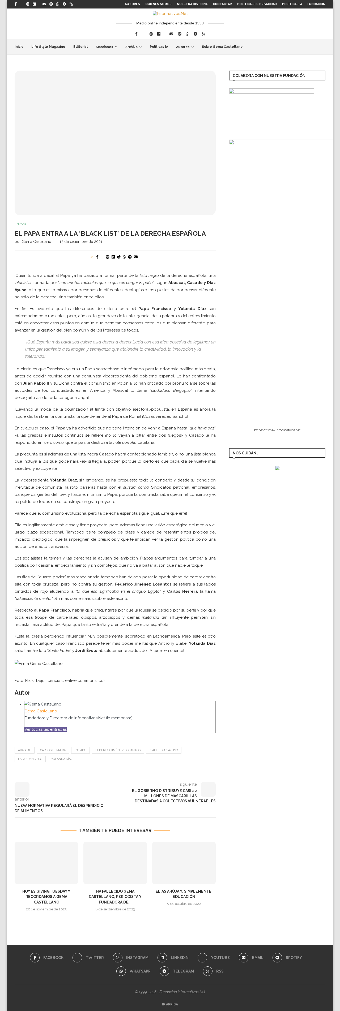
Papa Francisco (30, 759)
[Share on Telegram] (130, 257)
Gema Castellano (36, 241)
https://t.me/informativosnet (277, 430)
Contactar (222, 4)
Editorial (80, 47)
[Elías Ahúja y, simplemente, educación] (184, 863)
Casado (80, 750)
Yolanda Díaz (62, 759)
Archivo (131, 47)
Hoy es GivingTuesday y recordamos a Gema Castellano (46, 896)
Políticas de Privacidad (257, 4)
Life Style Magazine (48, 47)
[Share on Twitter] (102, 257)
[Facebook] (16, 4)
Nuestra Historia (192, 4)
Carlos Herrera (53, 750)
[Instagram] (27, 4)
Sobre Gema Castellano (222, 47)
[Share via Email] (136, 257)
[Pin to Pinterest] (107, 257)
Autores (132, 4)
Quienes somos (158, 4)
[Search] (322, 46)
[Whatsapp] (57, 4)
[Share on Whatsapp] (124, 257)
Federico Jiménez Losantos (118, 750)
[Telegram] (64, 4)
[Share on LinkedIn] (113, 257)
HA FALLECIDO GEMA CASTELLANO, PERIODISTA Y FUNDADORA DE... (115, 896)
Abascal (24, 750)
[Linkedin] (34, 4)
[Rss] (71, 4)
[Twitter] (21, 4)
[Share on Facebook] (97, 257)
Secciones (104, 47)
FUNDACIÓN (316, 4)
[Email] (44, 4)
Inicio (19, 47)
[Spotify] (51, 4)
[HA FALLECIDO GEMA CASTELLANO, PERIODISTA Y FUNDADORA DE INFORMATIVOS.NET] (115, 863)
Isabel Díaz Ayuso (164, 750)
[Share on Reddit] (119, 257)
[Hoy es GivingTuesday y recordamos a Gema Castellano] (46, 863)
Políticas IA (292, 4)
